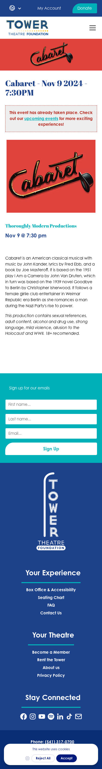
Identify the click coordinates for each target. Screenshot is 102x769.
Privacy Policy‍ (51, 675)
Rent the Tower (51, 659)
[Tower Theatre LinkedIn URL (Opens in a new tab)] (60, 716)
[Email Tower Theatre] (78, 716)
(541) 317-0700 (59, 741)
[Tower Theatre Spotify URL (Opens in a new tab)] (51, 716)
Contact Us (51, 612)
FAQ (51, 605)
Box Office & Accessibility (51, 589)
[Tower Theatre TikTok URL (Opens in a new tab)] (69, 716)
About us (51, 667)
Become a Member (51, 652)
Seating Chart (51, 597)
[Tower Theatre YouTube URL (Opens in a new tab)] (42, 716)
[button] (15, 8)
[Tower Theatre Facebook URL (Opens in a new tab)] (23, 716)
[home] (27, 28)
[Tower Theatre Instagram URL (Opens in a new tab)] (33, 716)
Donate (84, 8)
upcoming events (41, 118)
